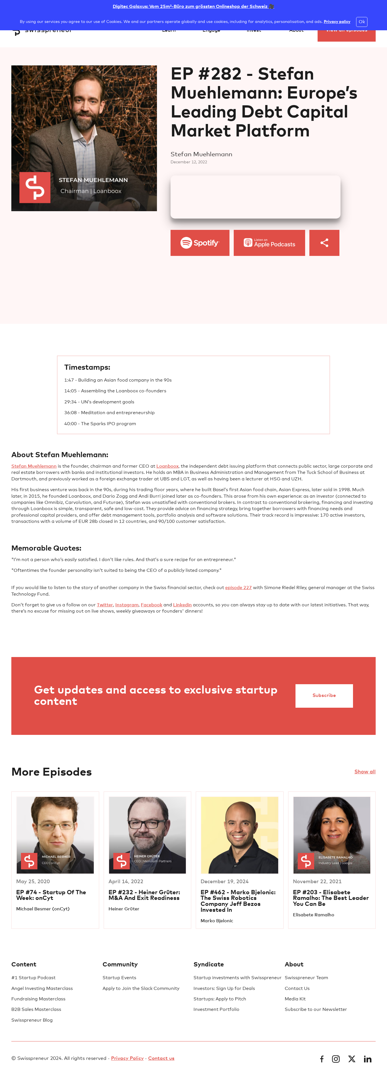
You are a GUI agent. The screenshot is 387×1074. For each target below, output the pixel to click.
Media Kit (295, 999)
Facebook (151, 605)
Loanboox (167, 466)
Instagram (127, 605)
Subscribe (324, 695)
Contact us (161, 1058)
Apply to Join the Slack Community (141, 988)
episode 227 (238, 587)
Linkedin (182, 605)
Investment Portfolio (216, 1009)
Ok (362, 22)
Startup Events (119, 977)
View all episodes (346, 30)
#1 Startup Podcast (33, 977)
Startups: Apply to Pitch (220, 999)
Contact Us (297, 988)
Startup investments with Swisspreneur (238, 977)
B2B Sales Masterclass (36, 1009)
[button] (169, 30)
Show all (365, 772)
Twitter (105, 605)
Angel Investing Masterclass (42, 988)
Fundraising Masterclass (38, 999)
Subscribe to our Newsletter (316, 1009)
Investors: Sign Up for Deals (224, 988)
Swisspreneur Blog (32, 1020)
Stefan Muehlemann (34, 466)
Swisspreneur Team (306, 977)
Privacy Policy (127, 1058)
